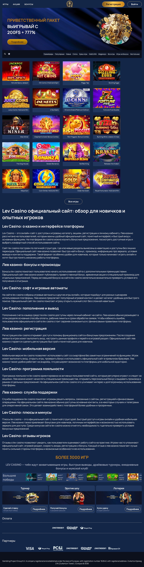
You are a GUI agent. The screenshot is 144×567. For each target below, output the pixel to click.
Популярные (59, 54)
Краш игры (83, 54)
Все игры (111, 54)
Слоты (75, 54)
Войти (134, 4)
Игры (5, 4)
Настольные (135, 54)
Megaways (102, 54)
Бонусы (29, 4)
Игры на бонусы (122, 54)
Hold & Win (93, 54)
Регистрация (113, 4)
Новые (68, 54)
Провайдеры (48, 54)
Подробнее (17, 41)
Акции (16, 4)
